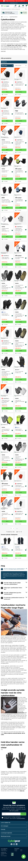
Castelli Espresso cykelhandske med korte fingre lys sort (5, 85)
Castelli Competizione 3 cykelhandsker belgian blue (19, 143)
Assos (19, 45)
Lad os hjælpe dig (5, 822)
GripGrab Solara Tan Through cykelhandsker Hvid (6, 143)
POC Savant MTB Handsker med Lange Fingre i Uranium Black (6, 201)
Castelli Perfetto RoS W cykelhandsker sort (6, 343)
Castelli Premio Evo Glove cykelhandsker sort (6, 114)
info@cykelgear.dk (4, 850)
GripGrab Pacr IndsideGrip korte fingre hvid (19, 401)
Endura (24, 45)
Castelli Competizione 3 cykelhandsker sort (19, 84)
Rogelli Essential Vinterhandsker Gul (19, 430)
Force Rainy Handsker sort (6, 486)
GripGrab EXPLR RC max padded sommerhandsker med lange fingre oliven (19, 287)
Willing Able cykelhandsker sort (18, 549)
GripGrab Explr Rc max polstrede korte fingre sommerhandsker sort (6, 458)
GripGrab (9, 45)
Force (13, 45)
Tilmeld (23, 814)
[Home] (2, 16)
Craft (16, 45)
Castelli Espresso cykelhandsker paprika (19, 486)
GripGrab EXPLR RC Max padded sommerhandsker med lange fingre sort (6, 373)
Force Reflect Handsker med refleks (19, 258)
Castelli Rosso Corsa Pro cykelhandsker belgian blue (5, 401)
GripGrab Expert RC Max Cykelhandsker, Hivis (6, 430)
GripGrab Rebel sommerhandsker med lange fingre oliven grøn (19, 315)
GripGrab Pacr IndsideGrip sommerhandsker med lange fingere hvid (19, 458)
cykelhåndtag (20, 712)
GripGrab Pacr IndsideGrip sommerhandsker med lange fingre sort (6, 287)
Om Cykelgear (4, 826)
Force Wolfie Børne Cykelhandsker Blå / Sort (19, 201)
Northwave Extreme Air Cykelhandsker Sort (19, 113)
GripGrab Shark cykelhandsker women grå (6, 514)
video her (22, 790)
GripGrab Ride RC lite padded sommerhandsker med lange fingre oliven (19, 344)
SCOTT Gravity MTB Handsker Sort (19, 372)
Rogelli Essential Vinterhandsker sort (5, 314)
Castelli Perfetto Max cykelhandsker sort (19, 514)
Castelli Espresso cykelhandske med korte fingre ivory (18, 229)
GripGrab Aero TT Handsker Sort (5, 171)
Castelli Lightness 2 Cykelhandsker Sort (5, 258)
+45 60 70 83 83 (3, 849)
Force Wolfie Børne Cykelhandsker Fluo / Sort (19, 172)
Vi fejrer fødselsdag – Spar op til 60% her (15, 1)
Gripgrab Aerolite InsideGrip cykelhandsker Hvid (5, 229)
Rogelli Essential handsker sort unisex (6, 549)
